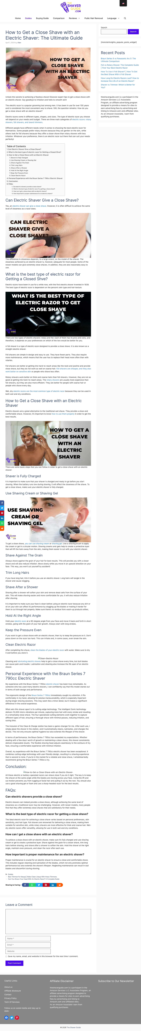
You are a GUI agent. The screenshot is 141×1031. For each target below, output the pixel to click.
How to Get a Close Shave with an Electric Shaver (29, 155)
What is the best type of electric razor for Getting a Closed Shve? (34, 152)
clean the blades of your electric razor (47, 650)
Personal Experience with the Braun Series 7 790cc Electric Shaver (36, 178)
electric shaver (53, 684)
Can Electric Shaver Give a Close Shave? (24, 149)
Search (104, 27)
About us (8, 987)
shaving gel (57, 543)
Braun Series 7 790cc (41, 695)
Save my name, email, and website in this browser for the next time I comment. (43, 956)
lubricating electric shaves (29, 661)
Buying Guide (42, 18)
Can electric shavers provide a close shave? (27, 186)
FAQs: (10, 184)
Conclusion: (13, 181)
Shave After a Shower (19, 168)
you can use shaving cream (37, 543)
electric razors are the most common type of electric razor (39, 391)
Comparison (59, 18)
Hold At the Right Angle (19, 170)
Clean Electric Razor (18, 175)
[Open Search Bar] (125, 18)
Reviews (73, 18)
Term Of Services (12, 1002)
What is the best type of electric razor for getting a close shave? (34, 189)
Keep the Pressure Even (19, 173)
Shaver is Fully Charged (19, 158)
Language (112, 18)
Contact (7, 994)
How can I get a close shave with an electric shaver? (30, 191)
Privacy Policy (10, 998)
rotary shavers (53, 380)
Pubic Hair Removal (93, 18)
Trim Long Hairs (16, 165)
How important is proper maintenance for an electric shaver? (32, 193)
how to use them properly (63, 414)
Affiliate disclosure (12, 991)
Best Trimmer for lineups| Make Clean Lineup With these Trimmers (32, 877)
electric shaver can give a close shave (29, 206)
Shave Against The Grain (20, 163)
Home (18, 18)
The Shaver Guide (74, 1027)
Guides (28, 18)
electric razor (20, 621)
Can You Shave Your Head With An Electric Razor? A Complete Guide (33, 879)
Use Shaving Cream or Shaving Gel (23, 160)
